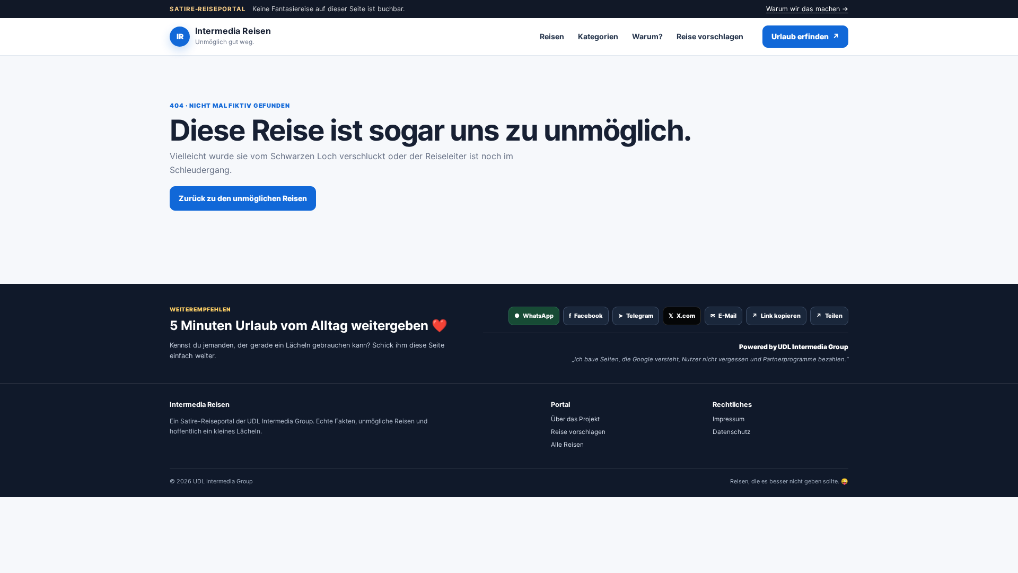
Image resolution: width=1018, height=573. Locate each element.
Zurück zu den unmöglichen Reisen (243, 198)
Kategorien (598, 36)
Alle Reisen (567, 444)
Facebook (586, 315)
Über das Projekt (575, 419)
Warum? (647, 36)
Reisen (552, 36)
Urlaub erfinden (805, 36)
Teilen (829, 315)
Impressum (728, 419)
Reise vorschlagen (710, 36)
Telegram (635, 315)
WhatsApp (534, 315)
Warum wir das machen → (807, 9)
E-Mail (723, 315)
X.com (682, 315)
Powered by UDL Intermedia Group (793, 347)
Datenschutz (731, 432)
